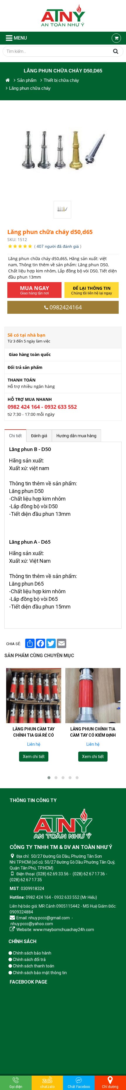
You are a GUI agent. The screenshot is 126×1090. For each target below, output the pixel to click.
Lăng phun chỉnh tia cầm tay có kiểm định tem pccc (33, 735)
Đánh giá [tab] (39, 435)
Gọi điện (15, 1087)
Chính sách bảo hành (31, 953)
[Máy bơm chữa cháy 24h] (63, 16)
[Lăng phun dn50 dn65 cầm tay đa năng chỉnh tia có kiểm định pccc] (92, 695)
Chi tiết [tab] (15, 435)
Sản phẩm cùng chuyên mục (39, 655)
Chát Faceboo (79, 1087)
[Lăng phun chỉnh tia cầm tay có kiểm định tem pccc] (33, 695)
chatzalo (47, 1087)
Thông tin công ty (33, 800)
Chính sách (22, 941)
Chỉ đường (110, 1087)
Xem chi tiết (33, 756)
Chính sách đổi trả (29, 959)
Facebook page (28, 982)
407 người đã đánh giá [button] (58, 246)
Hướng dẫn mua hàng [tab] (76, 435)
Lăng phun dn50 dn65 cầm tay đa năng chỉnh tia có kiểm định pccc (92, 738)
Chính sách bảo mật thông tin (39, 972)
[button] (48, 778)
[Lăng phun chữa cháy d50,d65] (63, 210)
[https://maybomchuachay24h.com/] (8, 80)
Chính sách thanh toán (33, 966)
